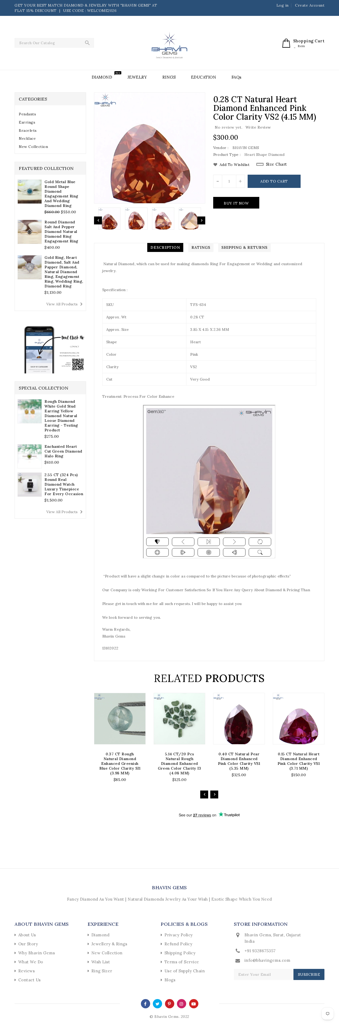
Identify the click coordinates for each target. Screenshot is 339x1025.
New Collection (33, 146)
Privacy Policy (178, 934)
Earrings (27, 122)
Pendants (27, 114)
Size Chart (276, 164)
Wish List (100, 961)
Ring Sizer (101, 970)
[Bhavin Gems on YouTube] (193, 1003)
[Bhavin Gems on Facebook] (145, 1003)
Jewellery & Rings (109, 943)
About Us (27, 934)
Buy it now (236, 203)
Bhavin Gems (169, 887)
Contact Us (29, 979)
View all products (65, 304)
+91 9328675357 (260, 950)
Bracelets (28, 130)
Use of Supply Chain (184, 970)
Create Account (309, 5)
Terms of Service (181, 961)
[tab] (50, 114)
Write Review (258, 127)
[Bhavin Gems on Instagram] (182, 1003)
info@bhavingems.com (267, 960)
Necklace (27, 138)
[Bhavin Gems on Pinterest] (169, 1003)
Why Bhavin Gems (36, 952)
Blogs (170, 979)
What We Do (30, 961)
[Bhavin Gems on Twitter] (157, 1003)
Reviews (26, 970)
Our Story (28, 943)
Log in (282, 5)
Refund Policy (178, 943)
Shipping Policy (180, 952)
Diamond (100, 934)
